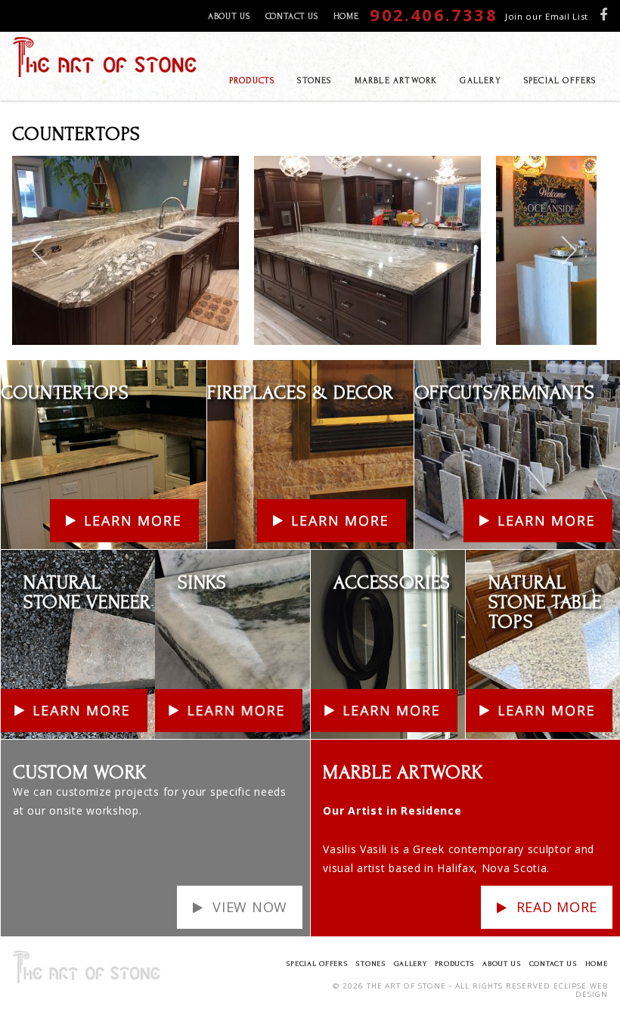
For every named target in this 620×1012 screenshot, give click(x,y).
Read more (556, 907)
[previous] (40, 250)
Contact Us (291, 16)
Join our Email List (546, 16)
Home (346, 16)
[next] (568, 250)
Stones (370, 963)
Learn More (32, 369)
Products (455, 963)
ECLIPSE (570, 986)
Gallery (410, 963)
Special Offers (317, 963)
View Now (249, 907)
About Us (229, 16)
